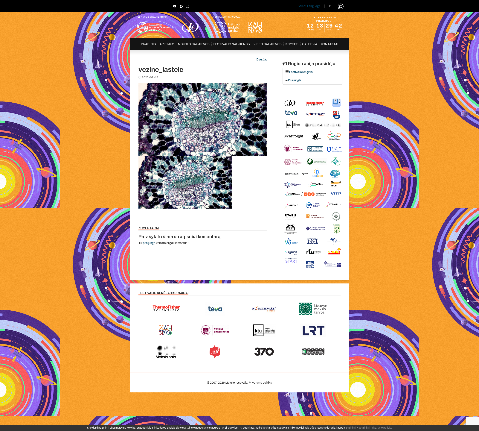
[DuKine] (215, 351)
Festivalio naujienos (231, 44)
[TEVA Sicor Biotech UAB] (215, 309)
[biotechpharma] (264, 309)
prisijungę (149, 243)
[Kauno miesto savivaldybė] (166, 330)
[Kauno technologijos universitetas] (264, 330)
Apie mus (167, 44)
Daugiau (261, 59)
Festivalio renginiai (301, 72)
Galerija (309, 44)
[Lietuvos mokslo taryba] (313, 309)
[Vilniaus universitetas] (215, 330)
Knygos (291, 44)
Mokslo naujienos (194, 44)
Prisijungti (294, 80)
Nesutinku (363, 427)
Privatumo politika (260, 382)
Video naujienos (268, 44)
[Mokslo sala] (166, 351)
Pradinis (148, 44)
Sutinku (350, 427)
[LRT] (313, 330)
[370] (264, 351)
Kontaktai (329, 44)
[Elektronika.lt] (313, 351)
